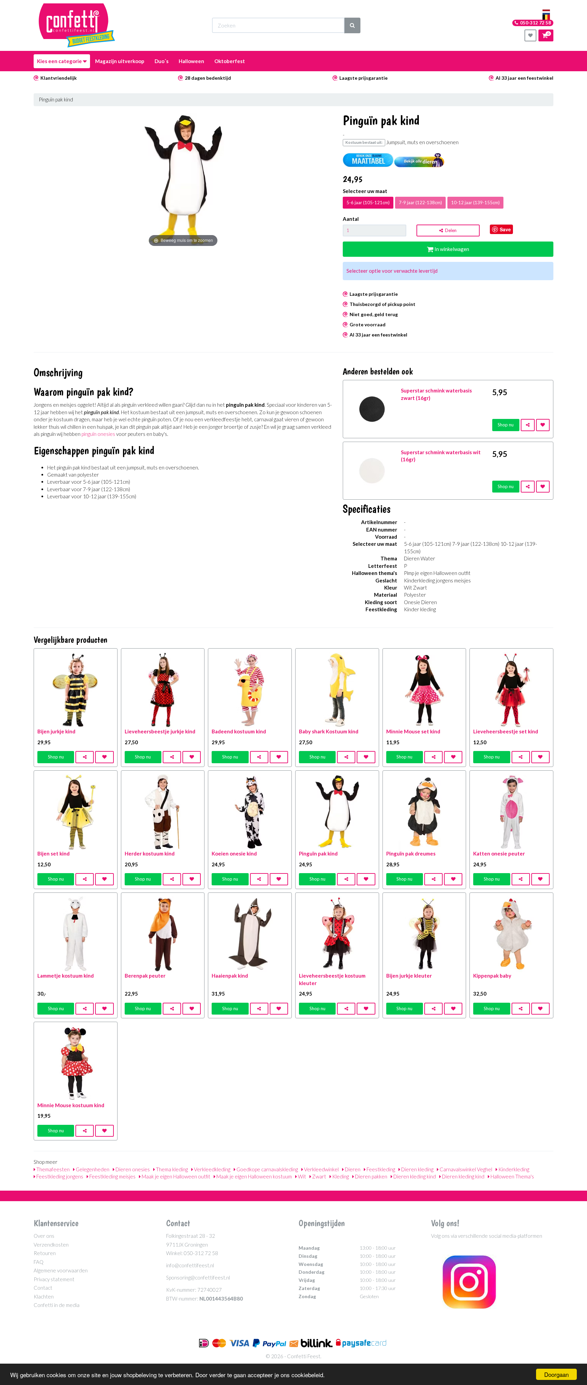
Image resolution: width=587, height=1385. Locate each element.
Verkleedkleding (211, 1169)
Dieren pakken (370, 1176)
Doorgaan (556, 1374)
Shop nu (506, 424)
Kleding (340, 1176)
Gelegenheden (92, 1169)
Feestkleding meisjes (112, 1176)
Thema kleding (171, 1169)
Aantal (351, 219)
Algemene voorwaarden (61, 1270)
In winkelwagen (451, 249)
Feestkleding (380, 1169)
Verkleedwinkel (321, 1169)
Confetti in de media (56, 1305)
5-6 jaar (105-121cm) (368, 202)
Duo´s (161, 61)
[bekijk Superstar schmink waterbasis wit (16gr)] (371, 470)
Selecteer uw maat (365, 191)
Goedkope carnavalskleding (266, 1169)
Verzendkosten (51, 1245)
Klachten (44, 1296)
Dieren (352, 1169)
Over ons (44, 1236)
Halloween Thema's (512, 1176)
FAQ (38, 1262)
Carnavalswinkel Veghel (465, 1169)
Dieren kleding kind (414, 1176)
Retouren (45, 1253)
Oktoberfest (229, 61)
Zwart (318, 1176)
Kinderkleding (513, 1169)
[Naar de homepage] (77, 25)
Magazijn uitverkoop (119, 61)
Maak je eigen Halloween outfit (175, 1176)
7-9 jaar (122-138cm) (420, 202)
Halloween (191, 61)
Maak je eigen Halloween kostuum (253, 1176)
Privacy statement (54, 1279)
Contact (43, 1288)
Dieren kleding (416, 1169)
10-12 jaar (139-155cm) (475, 202)
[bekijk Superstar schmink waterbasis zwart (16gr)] (371, 408)
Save (505, 229)
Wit (301, 1176)
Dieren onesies (132, 1169)
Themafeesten (52, 1169)
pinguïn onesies (98, 434)
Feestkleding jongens (59, 1176)
